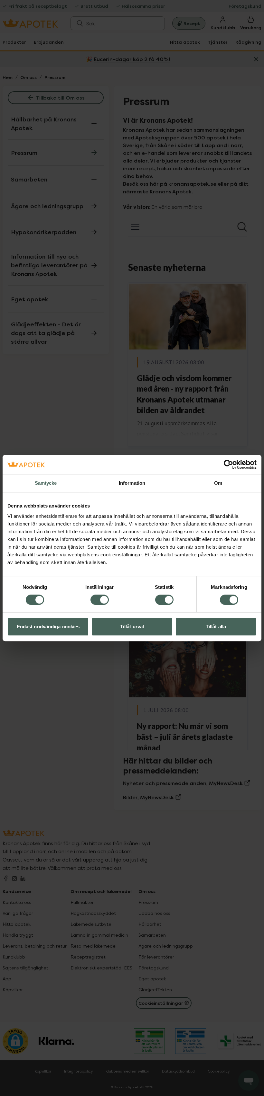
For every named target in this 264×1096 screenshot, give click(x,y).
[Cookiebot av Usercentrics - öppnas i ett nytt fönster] (228, 464)
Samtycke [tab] (46, 483)
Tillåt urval (132, 626)
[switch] (99, 600)
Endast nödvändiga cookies (48, 626)
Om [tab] (218, 483)
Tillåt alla (216, 626)
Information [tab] (132, 483)
